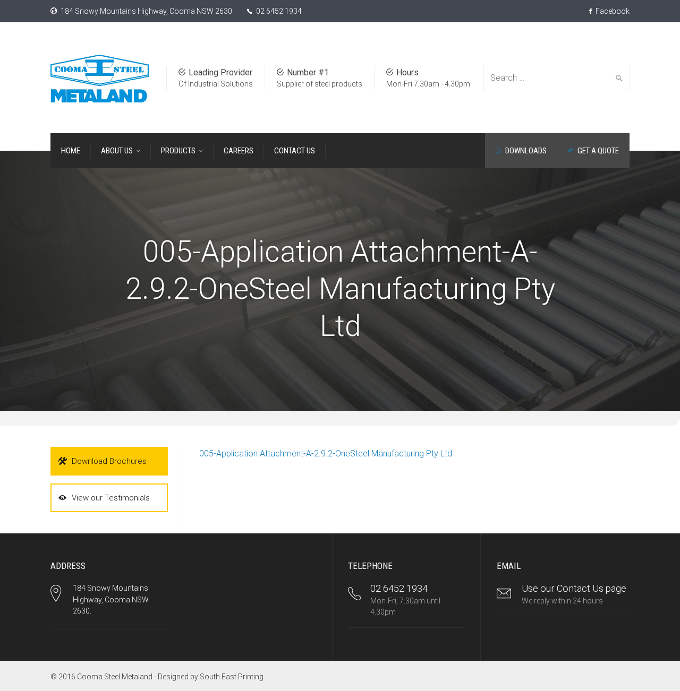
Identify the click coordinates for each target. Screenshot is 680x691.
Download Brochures (109, 461)
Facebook (612, 11)
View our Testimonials (111, 498)
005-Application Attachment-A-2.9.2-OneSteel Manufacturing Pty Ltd (325, 453)
